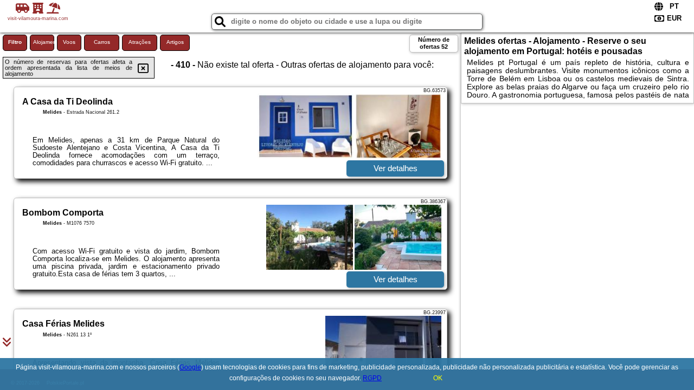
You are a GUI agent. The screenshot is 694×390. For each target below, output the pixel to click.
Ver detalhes (395, 168)
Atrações (139, 42)
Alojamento (43, 42)
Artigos (175, 42)
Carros (102, 42)
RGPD (372, 378)
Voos (69, 42)
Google (190, 367)
